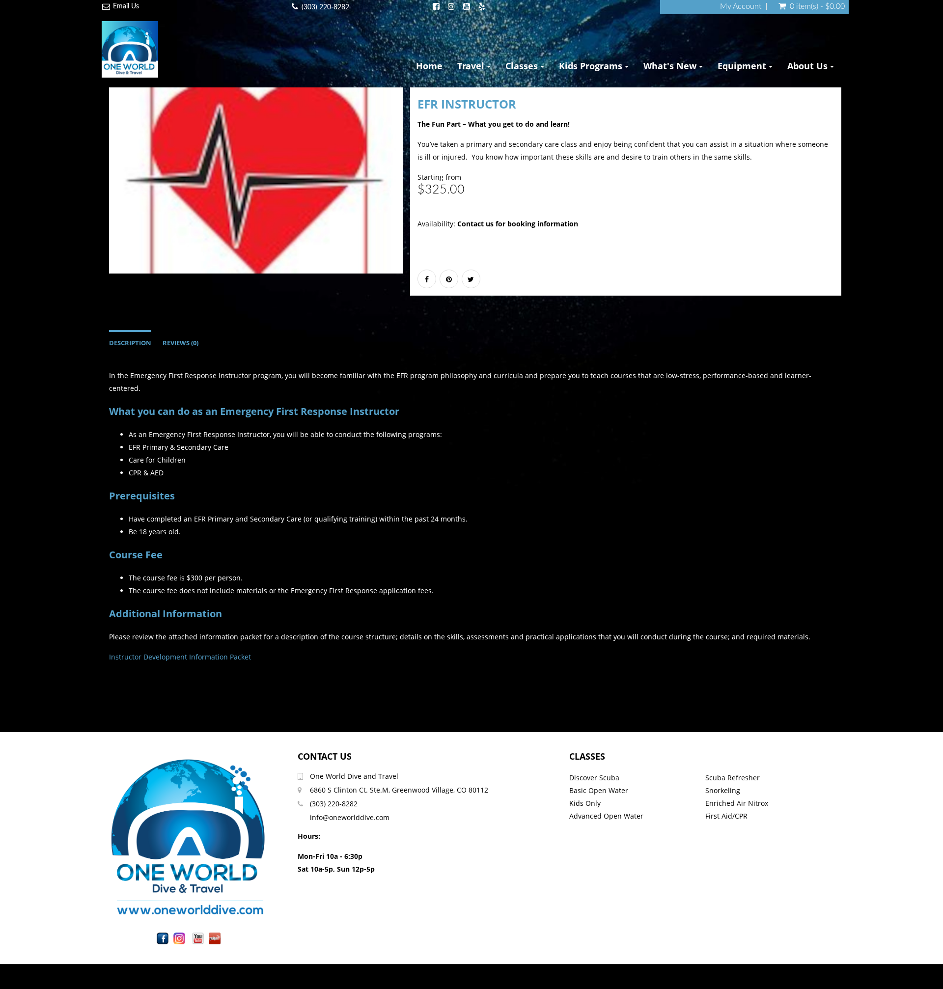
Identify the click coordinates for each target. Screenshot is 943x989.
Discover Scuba (594, 777)
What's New (671, 66)
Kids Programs (592, 66)
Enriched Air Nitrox (736, 803)
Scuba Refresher (732, 777)
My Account (740, 6)
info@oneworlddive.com (349, 817)
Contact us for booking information (517, 223)
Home (429, 66)
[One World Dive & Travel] (130, 49)
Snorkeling (722, 790)
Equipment (743, 66)
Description (130, 343)
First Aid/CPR (726, 816)
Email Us (126, 6)
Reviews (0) (180, 343)
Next (427, 189)
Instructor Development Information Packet (180, 656)
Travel (472, 66)
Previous (87, 189)
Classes (522, 66)
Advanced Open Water (606, 816)
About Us (808, 66)
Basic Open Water (598, 790)
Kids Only (585, 803)
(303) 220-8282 (325, 7)
